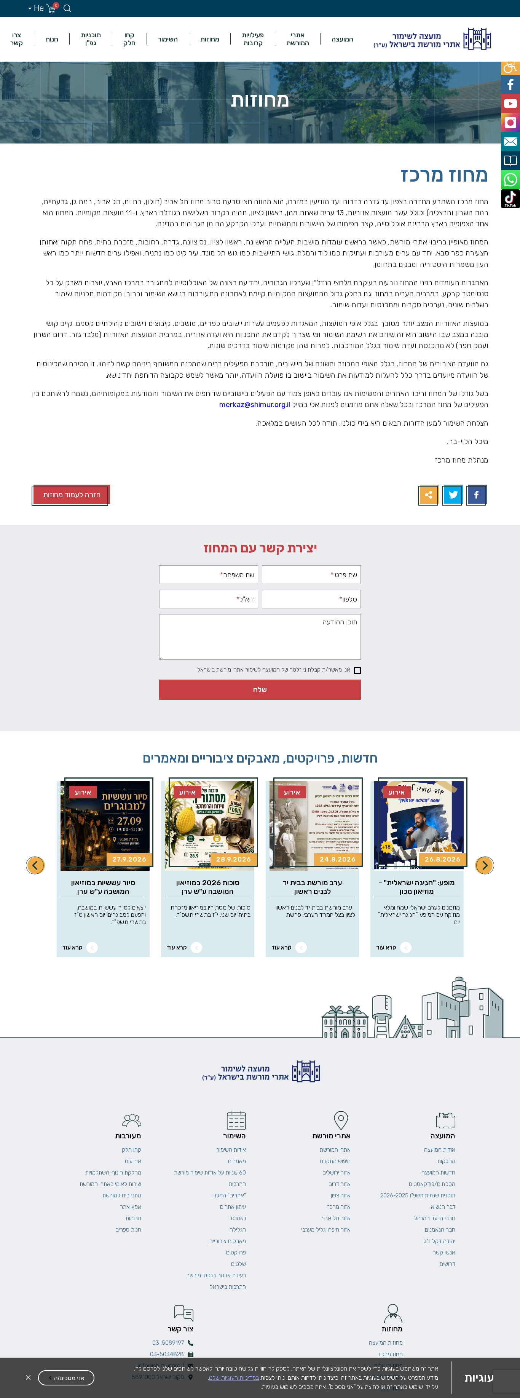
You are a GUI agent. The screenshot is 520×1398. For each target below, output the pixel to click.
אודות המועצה (439, 1149)
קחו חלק (129, 39)
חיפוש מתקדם (335, 1161)
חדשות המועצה (438, 1172)
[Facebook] (476, 495)
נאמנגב (237, 1218)
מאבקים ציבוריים (227, 1241)
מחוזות (209, 39)
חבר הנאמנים (440, 1229)
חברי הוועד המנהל (434, 1218)
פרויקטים (236, 1252)
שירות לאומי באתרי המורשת (110, 1184)
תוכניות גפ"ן (91, 39)
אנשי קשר (444, 1252)
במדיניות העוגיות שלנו (234, 1377)
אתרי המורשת (297, 39)
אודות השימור (231, 1149)
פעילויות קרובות (253, 39)
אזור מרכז (339, 1206)
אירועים (133, 1161)
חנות (51, 39)
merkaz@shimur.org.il (254, 404)
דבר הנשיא (443, 1206)
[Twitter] (452, 495)
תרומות (133, 1218)
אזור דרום (340, 1184)
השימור (168, 39)
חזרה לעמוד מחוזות (71, 494)
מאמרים (237, 1161)
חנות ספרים (128, 1229)
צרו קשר (16, 39)
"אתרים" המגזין (229, 1195)
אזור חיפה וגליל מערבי (326, 1229)
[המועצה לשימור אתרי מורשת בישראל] (431, 39)
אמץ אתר (130, 1206)
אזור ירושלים (336, 1172)
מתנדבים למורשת (121, 1195)
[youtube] (511, 98)
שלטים (238, 1264)
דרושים (447, 1264)
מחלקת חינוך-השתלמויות (113, 1172)
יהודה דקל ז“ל (439, 1241)
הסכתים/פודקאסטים (432, 1184)
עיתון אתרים (233, 1206)
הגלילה (238, 1229)
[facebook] (511, 81)
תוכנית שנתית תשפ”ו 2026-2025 (417, 1195)
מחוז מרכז (391, 1354)
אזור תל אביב (336, 1218)
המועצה (342, 39)
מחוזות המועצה (386, 1342)
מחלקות (446, 1161)
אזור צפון (341, 1195)
